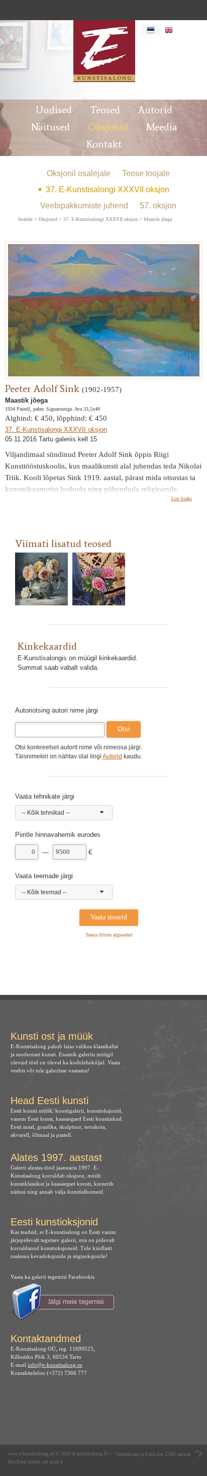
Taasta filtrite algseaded (108, 935)
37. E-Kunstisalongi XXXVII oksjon (107, 189)
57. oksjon (158, 205)
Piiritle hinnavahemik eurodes (57, 834)
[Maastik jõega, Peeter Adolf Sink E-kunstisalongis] (104, 51)
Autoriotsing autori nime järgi (56, 710)
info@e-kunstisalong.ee (55, 1365)
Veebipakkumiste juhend (84, 205)
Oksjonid (108, 127)
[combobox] (64, 812)
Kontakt (104, 144)
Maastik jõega (158, 219)
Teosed (105, 110)
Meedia (161, 127)
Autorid (155, 110)
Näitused (50, 127)
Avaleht (25, 219)
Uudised (54, 110)
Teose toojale (146, 173)
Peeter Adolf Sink (42, 388)
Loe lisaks (181, 498)
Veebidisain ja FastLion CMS (146, 1454)
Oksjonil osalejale (79, 173)
